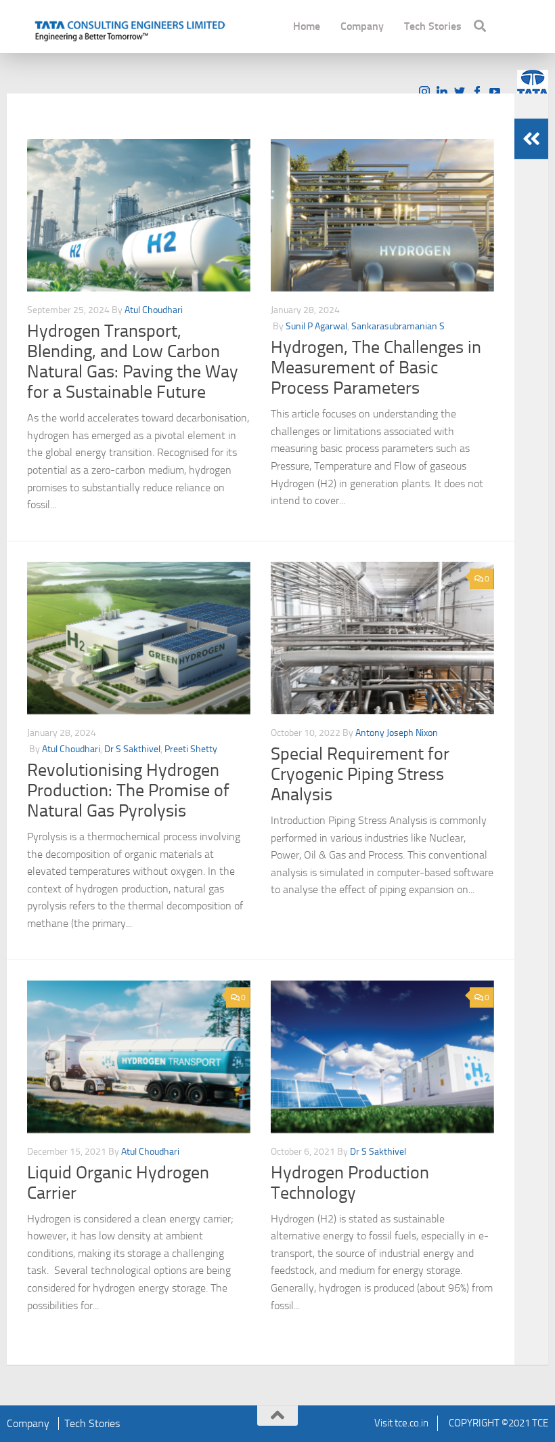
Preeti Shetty (190, 749)
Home (306, 26)
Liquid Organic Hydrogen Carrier (118, 1182)
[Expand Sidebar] (531, 139)
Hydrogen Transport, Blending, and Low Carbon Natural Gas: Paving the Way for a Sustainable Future (132, 362)
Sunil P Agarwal (316, 326)
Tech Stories (433, 26)
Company (362, 26)
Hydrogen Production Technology (350, 1182)
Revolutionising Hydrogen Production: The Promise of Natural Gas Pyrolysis (128, 790)
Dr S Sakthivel (132, 749)
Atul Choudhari (154, 310)
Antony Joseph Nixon (396, 733)
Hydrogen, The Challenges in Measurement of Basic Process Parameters (376, 367)
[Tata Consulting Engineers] (128, 29)
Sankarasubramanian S (398, 326)
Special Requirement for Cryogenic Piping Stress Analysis (360, 774)
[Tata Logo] (532, 83)
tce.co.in (411, 1423)
